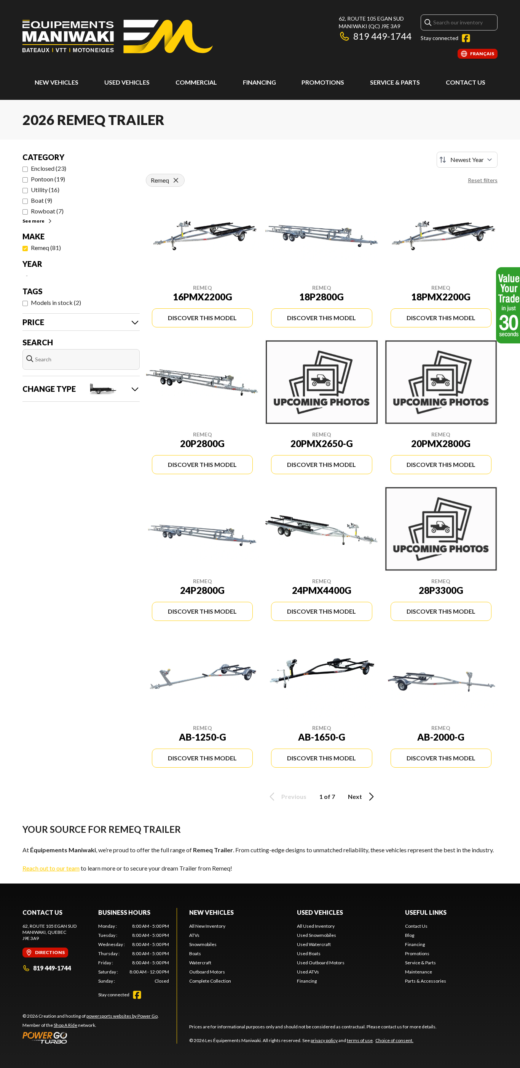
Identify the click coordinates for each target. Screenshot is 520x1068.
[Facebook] (466, 38)
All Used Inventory (316, 926)
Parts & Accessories (425, 981)
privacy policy (324, 1040)
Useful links (426, 912)
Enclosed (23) (48, 168)
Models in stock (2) (56, 302)
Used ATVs (308, 972)
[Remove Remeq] (176, 180)
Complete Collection (210, 981)
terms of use (360, 1040)
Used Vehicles (320, 912)
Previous (293, 796)
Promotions (322, 82)
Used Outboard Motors (321, 962)
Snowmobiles (203, 944)
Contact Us (465, 82)
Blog (409, 935)
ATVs (194, 935)
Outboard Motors (207, 972)
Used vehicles (127, 82)
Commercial (196, 82)
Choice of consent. (394, 1040)
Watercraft (200, 962)
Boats (195, 953)
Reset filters (483, 180)
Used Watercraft (314, 944)
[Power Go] (90, 1037)
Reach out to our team (51, 868)
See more (33, 221)
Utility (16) (45, 189)
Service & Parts (395, 82)
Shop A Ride (65, 1025)
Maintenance (418, 972)
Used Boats (309, 953)
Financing (259, 82)
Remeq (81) (46, 247)
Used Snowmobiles (316, 935)
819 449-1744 (382, 36)
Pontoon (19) (48, 179)
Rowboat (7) (47, 211)
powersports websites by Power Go (122, 1016)
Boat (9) (41, 200)
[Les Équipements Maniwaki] (117, 37)
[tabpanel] (133, 953)
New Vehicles (56, 82)
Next (355, 796)
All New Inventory (207, 926)
